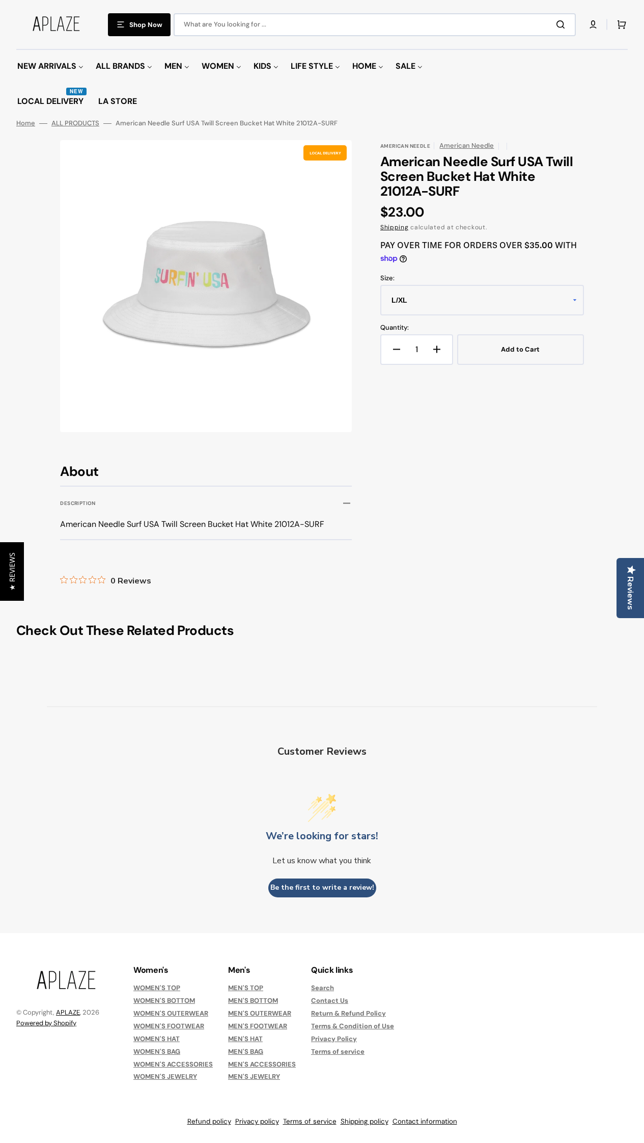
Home (25, 123)
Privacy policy (257, 1121)
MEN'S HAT (245, 1038)
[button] (593, 24)
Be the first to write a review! (322, 887)
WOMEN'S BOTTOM (164, 1000)
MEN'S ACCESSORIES (262, 1064)
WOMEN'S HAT (156, 1038)
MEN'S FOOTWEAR (257, 1026)
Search (322, 988)
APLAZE (68, 1012)
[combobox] (375, 24)
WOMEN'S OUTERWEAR (170, 1013)
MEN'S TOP (245, 988)
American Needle (466, 145)
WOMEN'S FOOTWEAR (168, 1026)
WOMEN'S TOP (156, 988)
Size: (387, 278)
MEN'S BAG (245, 1051)
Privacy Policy (334, 1038)
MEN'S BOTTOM (253, 1000)
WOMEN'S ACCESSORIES (173, 1064)
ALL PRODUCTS (75, 123)
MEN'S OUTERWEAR (259, 1013)
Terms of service (338, 1051)
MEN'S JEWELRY (254, 1076)
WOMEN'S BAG (156, 1051)
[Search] (562, 24)
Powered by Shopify (46, 1023)
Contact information (425, 1121)
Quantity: (394, 328)
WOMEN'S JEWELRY (165, 1076)
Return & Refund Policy (348, 1013)
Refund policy (209, 1121)
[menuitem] (50, 66)
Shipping (394, 227)
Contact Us (329, 1000)
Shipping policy (364, 1121)
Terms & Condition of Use (352, 1026)
